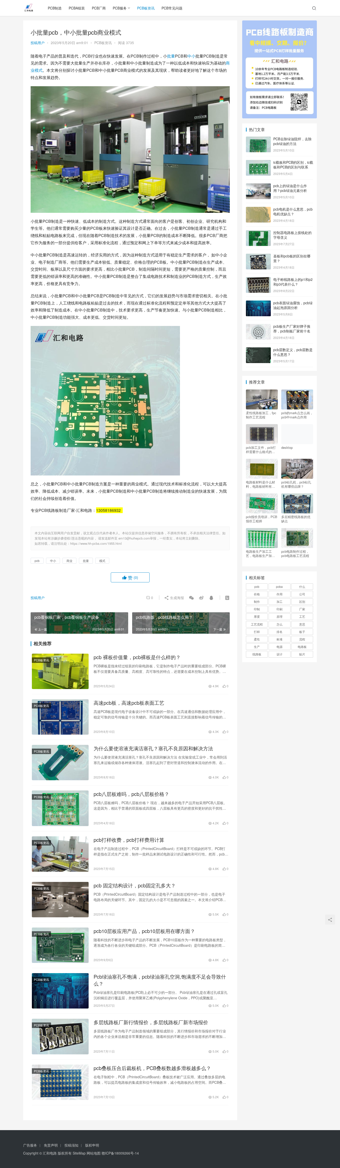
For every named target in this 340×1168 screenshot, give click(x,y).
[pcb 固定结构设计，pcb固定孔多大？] (60, 899)
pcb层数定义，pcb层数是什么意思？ (293, 352)
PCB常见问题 (172, 7)
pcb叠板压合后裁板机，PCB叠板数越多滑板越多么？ (152, 1068)
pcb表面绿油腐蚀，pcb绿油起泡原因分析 (293, 305)
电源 (280, 646)
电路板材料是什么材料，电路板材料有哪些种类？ (260, 484)
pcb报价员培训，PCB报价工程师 (261, 519)
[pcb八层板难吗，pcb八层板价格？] (60, 808)
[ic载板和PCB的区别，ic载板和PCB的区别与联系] (258, 162)
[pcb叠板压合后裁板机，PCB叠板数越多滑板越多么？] (60, 1082)
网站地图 (94, 1153)
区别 (302, 601)
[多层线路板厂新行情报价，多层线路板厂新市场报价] (60, 1036)
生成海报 (176, 597)
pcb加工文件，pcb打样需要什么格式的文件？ (261, 449)
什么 (302, 586)
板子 (302, 631)
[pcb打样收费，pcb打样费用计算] (60, 854)
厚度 (257, 616)
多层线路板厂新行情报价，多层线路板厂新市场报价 (151, 1022)
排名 (280, 631)
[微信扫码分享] (191, 598)
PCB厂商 (99, 7)
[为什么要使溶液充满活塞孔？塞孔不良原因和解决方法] (60, 762)
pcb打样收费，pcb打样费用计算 (129, 839)
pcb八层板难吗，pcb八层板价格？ (131, 793)
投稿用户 (38, 42)
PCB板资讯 (146, 7)
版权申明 (92, 1145)
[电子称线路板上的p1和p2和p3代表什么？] (258, 279)
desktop (287, 447)
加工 (280, 601)
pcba (279, 586)
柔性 (257, 639)
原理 (280, 616)
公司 (302, 594)
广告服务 (30, 1145)
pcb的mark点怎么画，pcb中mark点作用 (297, 415)
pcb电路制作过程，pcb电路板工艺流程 (295, 553)
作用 (280, 594)
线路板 (256, 654)
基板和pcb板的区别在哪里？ (291, 258)
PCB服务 (120, 7)
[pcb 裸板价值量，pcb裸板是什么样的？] (60, 671)
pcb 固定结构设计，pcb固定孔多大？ (135, 885)
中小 (191, 56)
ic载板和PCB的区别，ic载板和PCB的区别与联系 (293, 165)
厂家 (302, 609)
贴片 (302, 654)
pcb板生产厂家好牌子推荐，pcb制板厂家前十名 (291, 329)
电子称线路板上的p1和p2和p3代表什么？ (293, 282)
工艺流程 (257, 624)
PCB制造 (55, 7)
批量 (171, 56)
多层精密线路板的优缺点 (295, 519)
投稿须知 (71, 1145)
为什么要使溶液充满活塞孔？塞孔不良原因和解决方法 (153, 748)
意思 (302, 624)
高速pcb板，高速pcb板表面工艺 (129, 702)
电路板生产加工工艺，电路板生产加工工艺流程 (260, 553)
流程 (302, 639)
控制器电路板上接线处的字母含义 (292, 235)
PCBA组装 (77, 7)
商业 (69, 560)
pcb (37, 560)
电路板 (302, 646)
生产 (257, 646)
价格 (257, 594)
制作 (257, 601)
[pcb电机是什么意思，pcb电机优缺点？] (258, 209)
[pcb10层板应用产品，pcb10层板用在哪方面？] (60, 945)
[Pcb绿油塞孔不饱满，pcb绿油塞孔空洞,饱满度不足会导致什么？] (60, 991)
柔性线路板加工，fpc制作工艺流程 (261, 415)
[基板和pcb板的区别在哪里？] (258, 256)
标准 (280, 639)
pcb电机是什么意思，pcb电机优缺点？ (293, 212)
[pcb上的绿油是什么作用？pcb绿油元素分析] (258, 186)
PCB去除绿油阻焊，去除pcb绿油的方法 (292, 141)
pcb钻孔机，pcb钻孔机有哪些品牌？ (296, 484)
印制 (257, 609)
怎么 (280, 624)
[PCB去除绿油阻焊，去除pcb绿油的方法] (258, 139)
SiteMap (79, 1153)
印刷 (280, 609)
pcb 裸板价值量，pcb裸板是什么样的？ (137, 657)
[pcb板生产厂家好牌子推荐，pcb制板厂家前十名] (258, 326)
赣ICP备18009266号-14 (120, 1153)
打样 (257, 631)
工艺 (302, 616)
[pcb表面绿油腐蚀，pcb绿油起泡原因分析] (258, 303)
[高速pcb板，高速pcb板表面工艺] (60, 717)
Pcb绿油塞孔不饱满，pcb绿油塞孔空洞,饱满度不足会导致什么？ (160, 980)
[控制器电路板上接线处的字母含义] (258, 233)
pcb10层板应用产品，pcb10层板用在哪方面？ (144, 931)
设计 (280, 654)
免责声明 (51, 1145)
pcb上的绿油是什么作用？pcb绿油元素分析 (290, 188)
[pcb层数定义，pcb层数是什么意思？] (258, 350)
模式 (39, 70)
